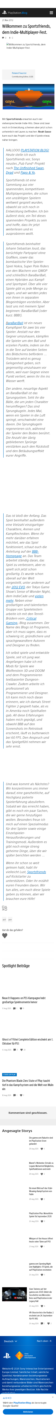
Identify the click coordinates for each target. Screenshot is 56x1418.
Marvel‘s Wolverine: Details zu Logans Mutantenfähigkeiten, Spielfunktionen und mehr (41, 1165)
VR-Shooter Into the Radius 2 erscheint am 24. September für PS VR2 (41, 1315)
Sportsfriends (36, 872)
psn (10, 919)
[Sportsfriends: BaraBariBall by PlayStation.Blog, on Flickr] (24, 773)
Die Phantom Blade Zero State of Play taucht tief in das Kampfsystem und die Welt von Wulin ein (27, 1085)
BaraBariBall (14, 323)
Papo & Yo (28, 172)
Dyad (9, 172)
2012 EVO (18, 587)
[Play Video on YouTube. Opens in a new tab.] (19, 1298)
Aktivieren (28, 1412)
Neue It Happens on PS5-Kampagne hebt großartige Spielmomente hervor (24, 1000)
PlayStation (17, 12)
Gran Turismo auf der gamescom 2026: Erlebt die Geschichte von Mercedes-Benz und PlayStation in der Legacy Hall (40, 1294)
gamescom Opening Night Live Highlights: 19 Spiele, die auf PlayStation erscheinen (41, 1266)
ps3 (4, 919)
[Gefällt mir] (21, 1008)
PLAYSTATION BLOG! (35, 150)
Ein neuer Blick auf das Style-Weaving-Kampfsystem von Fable (41, 1191)
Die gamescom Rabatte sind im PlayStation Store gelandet (41, 1140)
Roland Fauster (19, 73)
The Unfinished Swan (29, 168)
